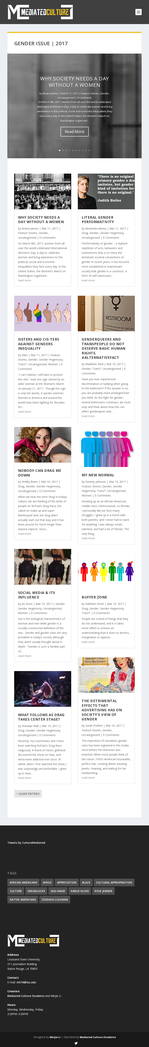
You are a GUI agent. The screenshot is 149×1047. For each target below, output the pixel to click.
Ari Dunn (27, 604)
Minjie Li (55, 1037)
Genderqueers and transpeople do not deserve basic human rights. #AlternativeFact (104, 348)
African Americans (23, 882)
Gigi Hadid (58, 891)
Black (86, 882)
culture (16, 891)
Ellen (25, 355)
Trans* (22, 364)
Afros (47, 882)
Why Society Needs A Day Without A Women (74, 82)
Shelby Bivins (30, 481)
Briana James (50, 93)
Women (53, 364)
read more (24, 280)
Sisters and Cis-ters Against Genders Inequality (38, 344)
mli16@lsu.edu (26, 982)
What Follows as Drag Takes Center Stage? (41, 717)
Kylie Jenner (103, 891)
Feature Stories (90, 93)
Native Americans (23, 899)
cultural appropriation (114, 882)
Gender (104, 93)
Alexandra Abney (95, 228)
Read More (74, 131)
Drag (21, 486)
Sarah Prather (94, 725)
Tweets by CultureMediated (26, 842)
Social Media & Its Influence (36, 594)
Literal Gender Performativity (98, 219)
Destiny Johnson (95, 481)
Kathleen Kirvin (94, 604)
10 (89, 150)
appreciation (66, 882)
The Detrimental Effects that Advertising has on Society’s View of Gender (102, 709)
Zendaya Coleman (55, 899)
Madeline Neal (94, 364)
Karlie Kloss (80, 891)
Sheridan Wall (30, 726)
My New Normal (98, 475)
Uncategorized (66, 97)
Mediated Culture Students (25, 996)
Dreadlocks (36, 891)
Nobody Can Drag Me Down (39, 472)
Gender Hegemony (51, 359)
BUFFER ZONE (94, 597)
